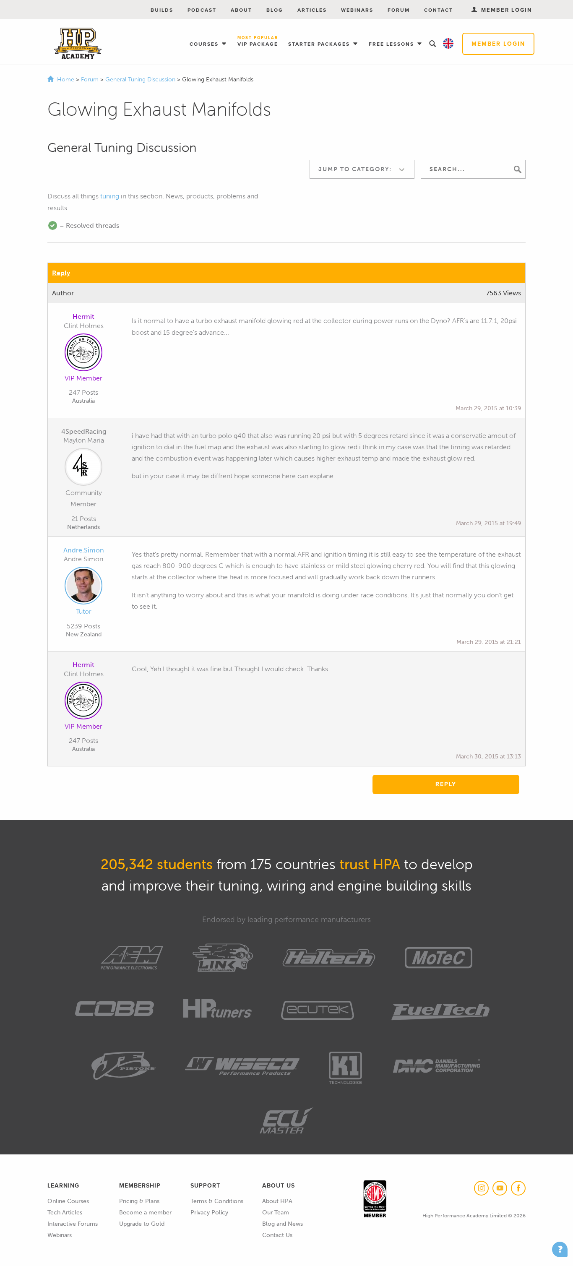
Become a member (145, 1212)
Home (65, 79)
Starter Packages (320, 44)
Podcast (202, 10)
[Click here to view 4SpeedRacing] (83, 468)
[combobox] (362, 169)
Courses (205, 44)
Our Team (275, 1212)
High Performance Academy (78, 43)
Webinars (357, 10)
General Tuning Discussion (141, 79)
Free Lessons (392, 44)
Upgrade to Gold (141, 1223)
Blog (274, 10)
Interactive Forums (72, 1223)
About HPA (277, 1201)
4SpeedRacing (83, 431)
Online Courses (68, 1201)
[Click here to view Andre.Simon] (83, 587)
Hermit (83, 316)
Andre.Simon (83, 550)
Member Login (498, 43)
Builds (162, 10)
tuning (109, 196)
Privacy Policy (209, 1212)
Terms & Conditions (216, 1201)
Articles (312, 10)
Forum (399, 10)
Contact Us (277, 1235)
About (241, 10)
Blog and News (282, 1223)
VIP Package (257, 42)
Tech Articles (64, 1212)
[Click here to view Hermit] (83, 354)
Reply (61, 273)
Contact (438, 10)
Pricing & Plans (139, 1201)
